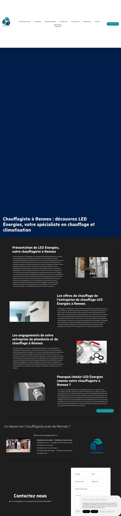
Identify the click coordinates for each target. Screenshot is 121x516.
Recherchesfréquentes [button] (57, 25)
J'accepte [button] (86, 511)
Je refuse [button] (94, 511)
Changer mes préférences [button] (107, 511)
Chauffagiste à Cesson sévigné (63, 440)
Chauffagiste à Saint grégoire (45, 440)
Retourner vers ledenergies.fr (105, 411)
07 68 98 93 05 (113, 24)
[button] (62, 25)
